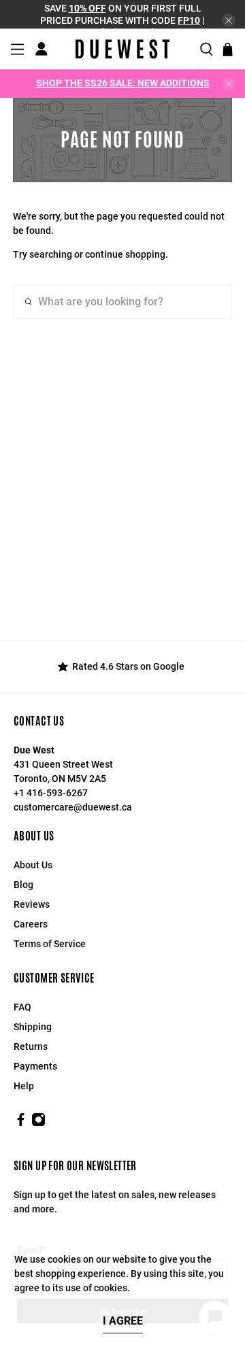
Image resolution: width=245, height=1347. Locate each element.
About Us (33, 864)
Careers (31, 924)
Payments (35, 1066)
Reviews (32, 904)
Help (24, 1085)
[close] (228, 20)
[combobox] (122, 302)
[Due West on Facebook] (21, 1123)
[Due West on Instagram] (38, 1123)
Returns (31, 1046)
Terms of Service (50, 943)
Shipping (33, 1026)
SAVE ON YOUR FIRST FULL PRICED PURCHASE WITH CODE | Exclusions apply (122, 20)
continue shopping (125, 254)
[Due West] (122, 48)
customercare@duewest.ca (73, 807)
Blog (23, 884)
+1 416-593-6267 (51, 792)
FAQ (22, 1007)
